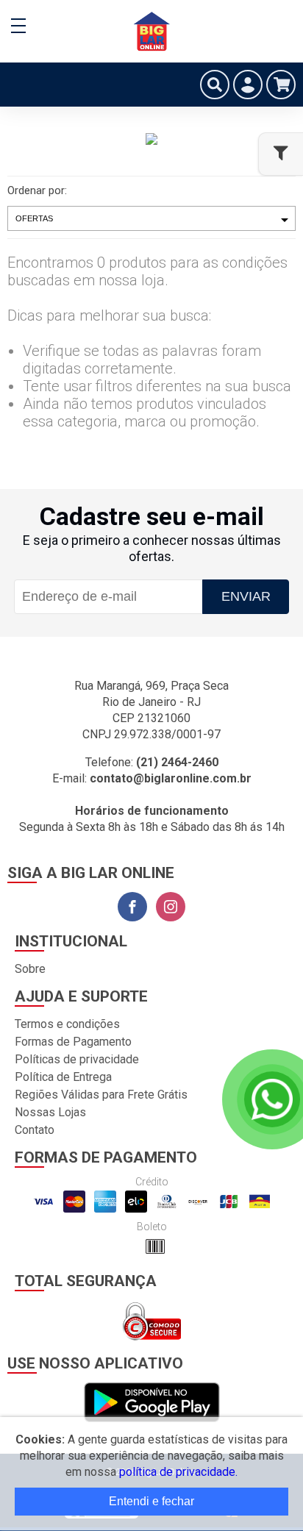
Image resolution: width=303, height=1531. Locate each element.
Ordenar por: (37, 190)
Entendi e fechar (151, 1501)
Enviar (246, 596)
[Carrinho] (281, 84)
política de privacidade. (178, 1472)
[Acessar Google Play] (152, 1403)
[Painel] (248, 84)
